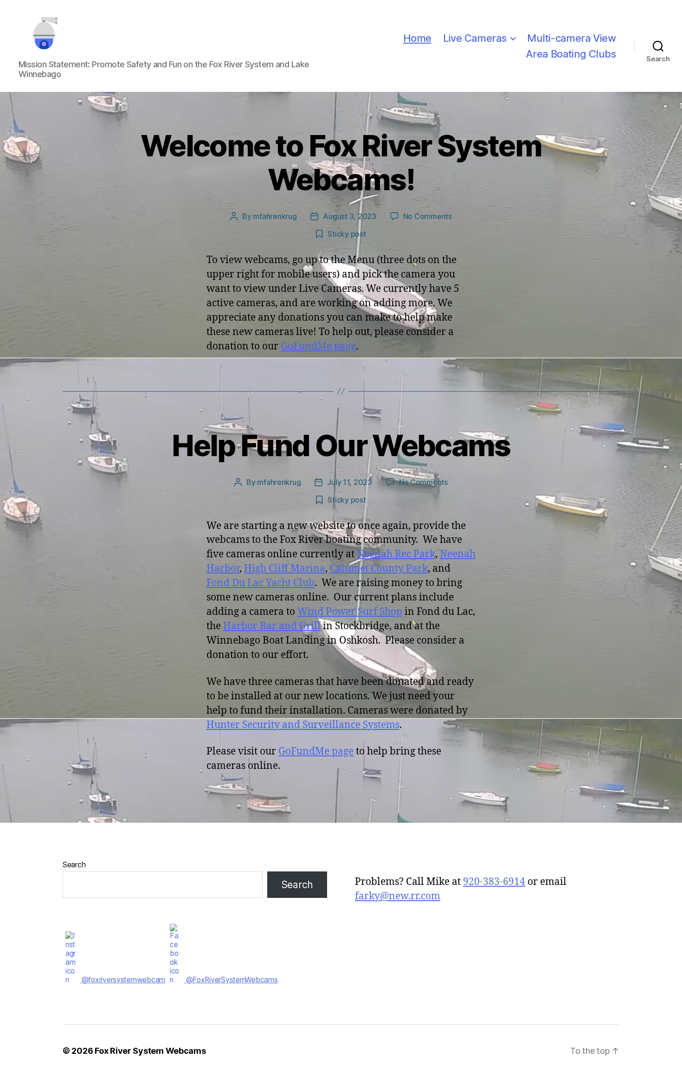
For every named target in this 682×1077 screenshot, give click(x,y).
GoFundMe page (318, 346)
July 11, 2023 (349, 482)
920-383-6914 (494, 882)
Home (417, 38)
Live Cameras (475, 38)
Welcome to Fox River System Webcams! (341, 162)
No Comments (427, 216)
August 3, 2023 (349, 216)
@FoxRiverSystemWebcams (231, 979)
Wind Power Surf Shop (349, 612)
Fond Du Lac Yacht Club (260, 583)
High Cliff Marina (284, 568)
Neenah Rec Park (396, 554)
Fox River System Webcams (150, 1051)
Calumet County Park (379, 568)
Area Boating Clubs (571, 54)
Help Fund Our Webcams (341, 445)
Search (74, 864)
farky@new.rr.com (397, 896)
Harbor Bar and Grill (272, 626)
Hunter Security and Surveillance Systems (302, 725)
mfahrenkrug (274, 216)
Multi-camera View (571, 38)
